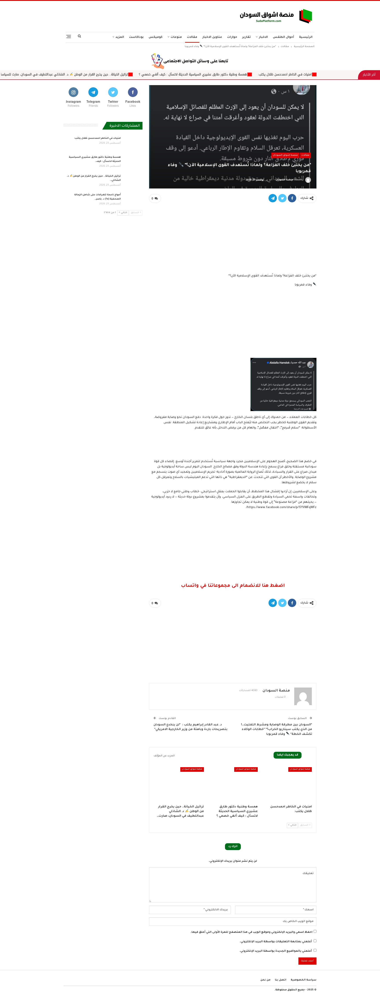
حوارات (232, 37)
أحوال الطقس (283, 37)
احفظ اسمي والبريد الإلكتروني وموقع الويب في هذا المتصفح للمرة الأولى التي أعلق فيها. (251, 932)
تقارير (246, 37)
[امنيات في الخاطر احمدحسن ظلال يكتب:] (287, 784)
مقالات (192, 37)
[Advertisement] (147, 15)
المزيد (119, 37)
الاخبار (263, 37)
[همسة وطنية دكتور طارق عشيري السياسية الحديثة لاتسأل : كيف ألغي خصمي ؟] (233, 784)
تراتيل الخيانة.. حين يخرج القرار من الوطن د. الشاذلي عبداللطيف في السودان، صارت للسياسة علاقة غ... (110, 74)
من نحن (265, 980)
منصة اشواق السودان (285, 155)
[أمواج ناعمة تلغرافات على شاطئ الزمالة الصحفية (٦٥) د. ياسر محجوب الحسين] (133, 200)
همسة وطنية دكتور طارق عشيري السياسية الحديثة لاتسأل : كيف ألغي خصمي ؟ (246, 74)
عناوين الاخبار (212, 37)
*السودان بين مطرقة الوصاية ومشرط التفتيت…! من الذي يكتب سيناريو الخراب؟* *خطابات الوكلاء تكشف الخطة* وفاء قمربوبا (276, 729)
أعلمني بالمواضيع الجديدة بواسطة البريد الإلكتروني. (275, 951)
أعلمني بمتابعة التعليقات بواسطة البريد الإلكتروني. (276, 941)
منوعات (176, 37)
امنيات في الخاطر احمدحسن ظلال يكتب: (338, 74)
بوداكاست (136, 37)
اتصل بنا (280, 980)
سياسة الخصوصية (303, 980)
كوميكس (156, 37)
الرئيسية (305, 37)
